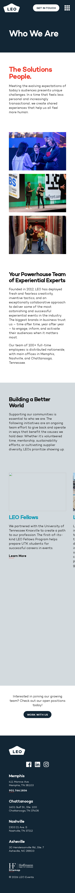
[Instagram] (46, 764)
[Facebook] (28, 764)
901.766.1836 (18, 790)
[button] (67, 7)
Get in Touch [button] (46, 8)
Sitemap (14, 870)
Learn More (17, 556)
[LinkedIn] (37, 764)
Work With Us (37, 715)
